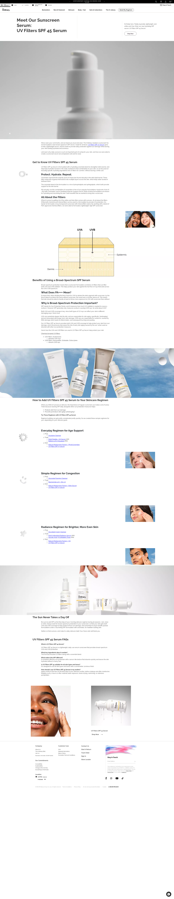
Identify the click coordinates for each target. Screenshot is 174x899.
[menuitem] (5, 5)
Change (45, 776)
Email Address (111, 761)
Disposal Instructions (64, 751)
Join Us (37, 753)
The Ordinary (6, 5)
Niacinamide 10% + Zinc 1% (57, 482)
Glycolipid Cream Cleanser (57, 532)
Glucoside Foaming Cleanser (58, 478)
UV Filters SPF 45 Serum (96, 145)
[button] (59, 9)
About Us (37, 749)
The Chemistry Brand (38, 5)
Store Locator (86, 759)
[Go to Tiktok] (122, 778)
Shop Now (130, 33)
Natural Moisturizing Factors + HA (59, 541)
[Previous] (70, 1)
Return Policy (62, 753)
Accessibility (38, 764)
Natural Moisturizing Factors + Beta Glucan (62, 486)
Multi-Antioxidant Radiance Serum (59, 535)
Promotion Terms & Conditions (66, 755)
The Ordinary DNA (40, 751)
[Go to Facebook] (106, 778)
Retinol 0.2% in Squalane (56, 441)
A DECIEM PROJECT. (113, 786)
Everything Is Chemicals (41, 769)
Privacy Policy (129, 770)
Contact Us (124, 772)
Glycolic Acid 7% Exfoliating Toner (59, 537)
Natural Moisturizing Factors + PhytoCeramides (64, 445)
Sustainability (39, 766)
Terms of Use (110, 772)
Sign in (83, 756)
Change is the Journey (41, 767)
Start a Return (86, 749)
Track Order (85, 753)
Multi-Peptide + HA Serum (57, 439)
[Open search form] (156, 1)
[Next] (104, 1)
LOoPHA (27, 5)
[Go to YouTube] (117, 778)
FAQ (59, 749)
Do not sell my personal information (91, 786)
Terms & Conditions (67, 786)
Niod (15, 5)
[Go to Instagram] (111, 778)
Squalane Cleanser (54, 435)
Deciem (50, 5)
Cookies (104, 786)
